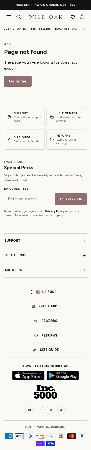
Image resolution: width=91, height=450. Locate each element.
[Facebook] (40, 410)
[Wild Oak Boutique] (45, 17)
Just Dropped (15, 28)
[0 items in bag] (82, 17)
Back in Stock (66, 28)
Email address (16, 188)
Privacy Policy (54, 211)
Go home (18, 81)
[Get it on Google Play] (63, 376)
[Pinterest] (51, 410)
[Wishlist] (73, 17)
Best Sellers (41, 28)
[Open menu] (9, 17)
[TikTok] (61, 410)
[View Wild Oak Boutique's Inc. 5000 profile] (45, 392)
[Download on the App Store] (28, 376)
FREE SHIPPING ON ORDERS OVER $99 (46, 5)
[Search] (19, 17)
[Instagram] (29, 410)
